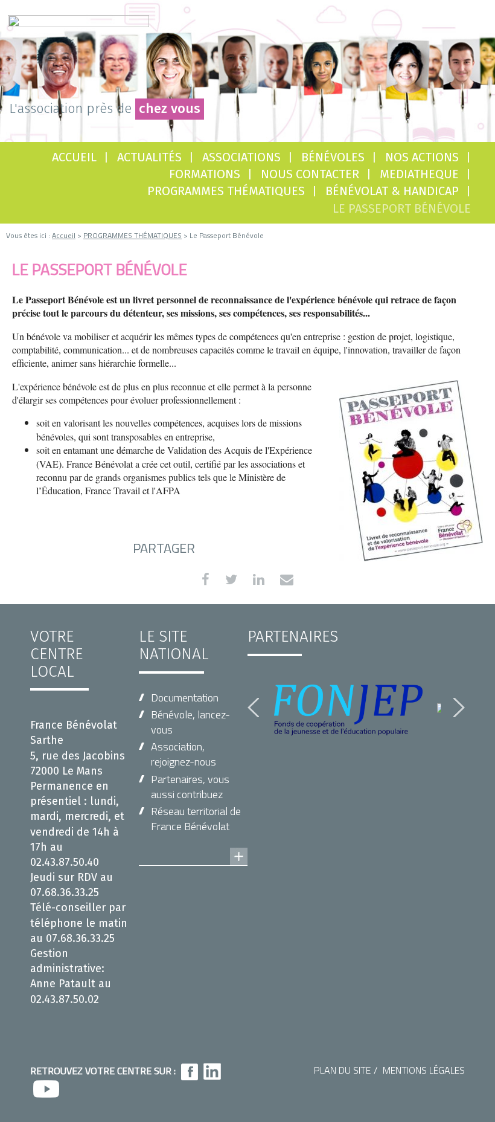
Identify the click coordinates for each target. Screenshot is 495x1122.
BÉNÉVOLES (333, 157)
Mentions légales (424, 1070)
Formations (204, 174)
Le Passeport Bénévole (402, 208)
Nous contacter (310, 174)
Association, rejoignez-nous (183, 754)
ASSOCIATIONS (241, 157)
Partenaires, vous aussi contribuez (190, 786)
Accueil (74, 157)
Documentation (185, 697)
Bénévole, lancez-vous (190, 722)
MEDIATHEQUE (419, 174)
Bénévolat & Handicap (392, 191)
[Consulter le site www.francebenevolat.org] (193, 845)
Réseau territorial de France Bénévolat (196, 818)
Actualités (149, 157)
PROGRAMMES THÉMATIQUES (226, 191)
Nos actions (422, 157)
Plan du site (342, 1070)
